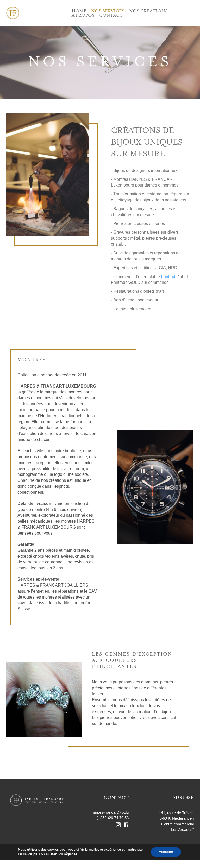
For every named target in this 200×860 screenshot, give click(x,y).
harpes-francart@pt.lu (110, 812)
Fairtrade (169, 276)
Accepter (166, 851)
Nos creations (148, 11)
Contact (111, 15)
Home (79, 11)
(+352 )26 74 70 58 (113, 818)
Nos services (107, 11)
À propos (83, 15)
